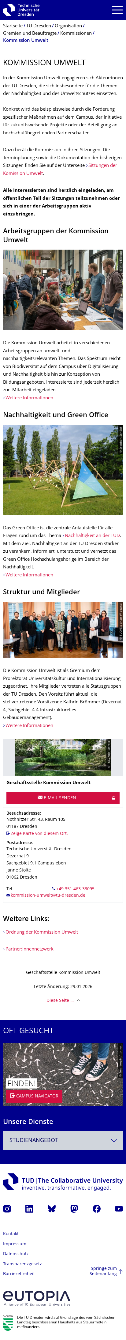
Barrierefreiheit (19, 1274)
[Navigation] (117, 10)
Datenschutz (16, 1254)
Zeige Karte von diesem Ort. (39, 834)
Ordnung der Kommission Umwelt (42, 932)
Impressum (14, 1244)
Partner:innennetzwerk (30, 949)
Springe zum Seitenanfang (103, 1271)
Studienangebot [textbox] (33, 1140)
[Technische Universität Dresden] (21, 10)
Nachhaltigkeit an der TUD (92, 536)
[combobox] (63, 1140)
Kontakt (11, 1234)
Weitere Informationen (29, 398)
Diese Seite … (60, 1001)
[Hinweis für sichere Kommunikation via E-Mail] (113, 798)
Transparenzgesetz (22, 1264)
